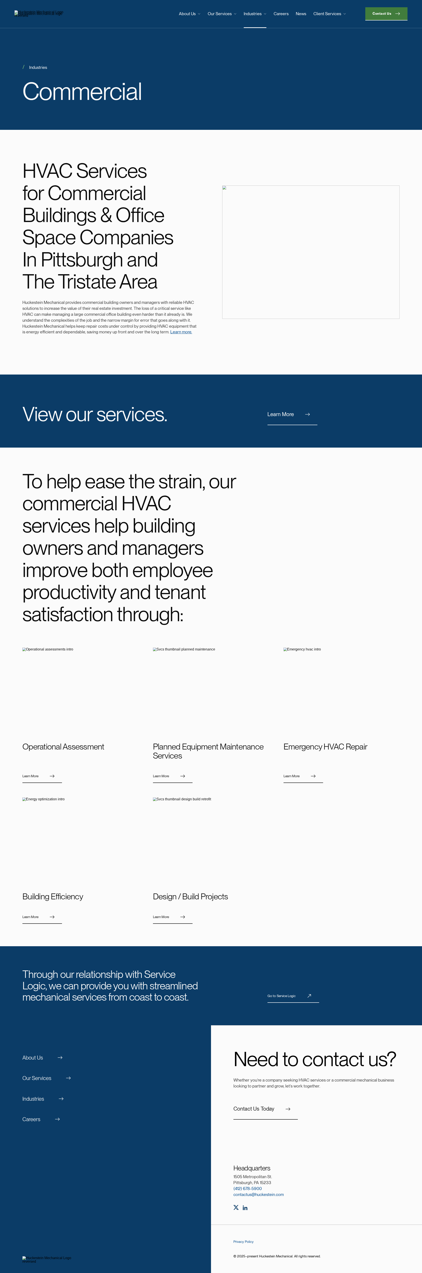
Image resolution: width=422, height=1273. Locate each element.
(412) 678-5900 (247, 1188)
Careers (281, 13)
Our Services (220, 13)
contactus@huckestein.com (258, 1194)
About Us (187, 13)
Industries (253, 13)
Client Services (327, 13)
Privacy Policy (243, 1242)
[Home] (60, 14)
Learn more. (181, 331)
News (301, 13)
